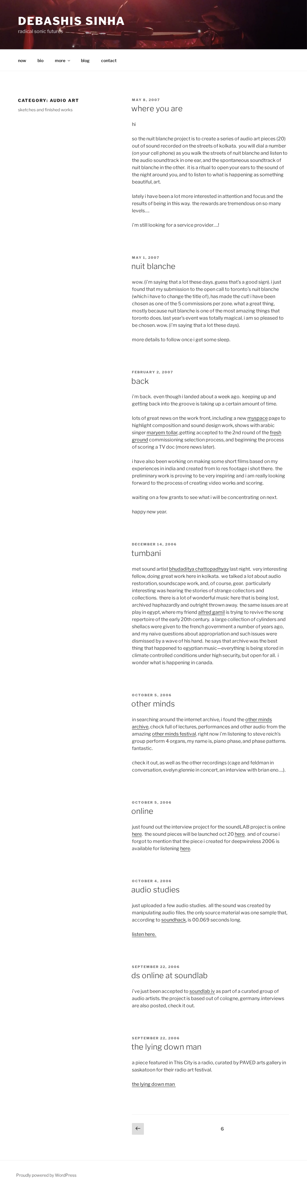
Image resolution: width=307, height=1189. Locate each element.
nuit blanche (153, 266)
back (140, 381)
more (60, 60)
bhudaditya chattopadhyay (199, 569)
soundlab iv (202, 991)
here (137, 834)
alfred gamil (211, 612)
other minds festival (174, 734)
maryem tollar (162, 432)
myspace (257, 418)
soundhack (173, 920)
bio (40, 60)
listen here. (144, 934)
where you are (157, 108)
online (142, 811)
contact (109, 60)
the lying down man (166, 1046)
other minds (153, 703)
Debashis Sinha (71, 21)
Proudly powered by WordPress (46, 1175)
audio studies (155, 889)
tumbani (146, 553)
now (22, 60)
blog (85, 60)
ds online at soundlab (169, 975)
